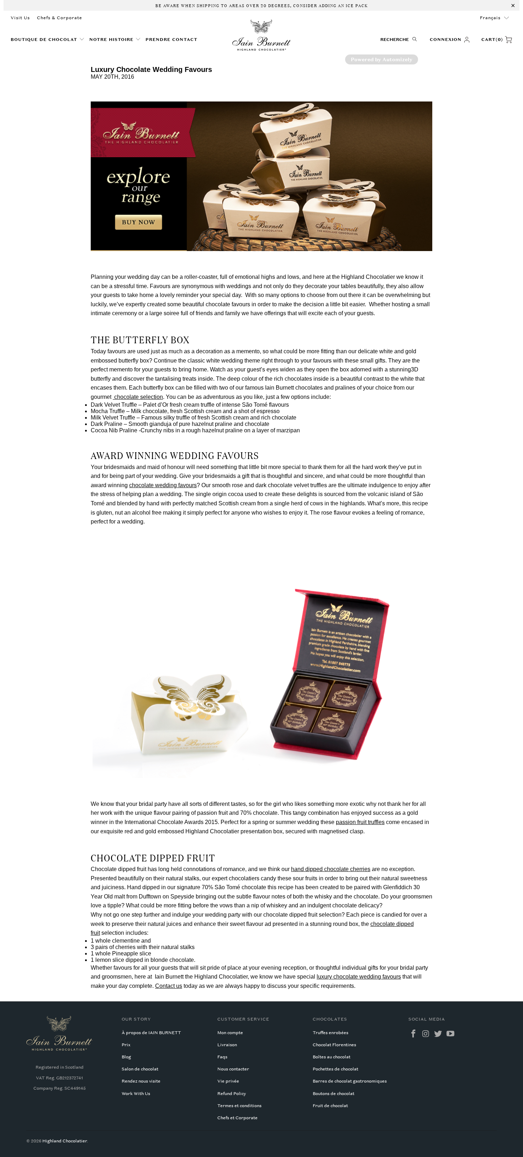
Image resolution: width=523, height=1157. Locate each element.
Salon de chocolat (140, 1069)
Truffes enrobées (330, 1033)
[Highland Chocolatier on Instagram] (426, 1034)
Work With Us (136, 1093)
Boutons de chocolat (333, 1093)
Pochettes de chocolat (335, 1069)
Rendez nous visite (141, 1081)
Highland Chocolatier (64, 1141)
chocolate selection (138, 397)
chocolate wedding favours (163, 485)
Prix (126, 1045)
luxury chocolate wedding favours (359, 977)
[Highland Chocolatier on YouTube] (450, 1034)
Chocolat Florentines (334, 1045)
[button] (48, 39)
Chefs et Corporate (237, 1118)
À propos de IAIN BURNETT (151, 1033)
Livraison (227, 1045)
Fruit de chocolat (330, 1106)
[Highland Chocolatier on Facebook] (413, 1034)
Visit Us (20, 18)
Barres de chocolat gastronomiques (350, 1081)
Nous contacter (233, 1069)
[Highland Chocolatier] (261, 35)
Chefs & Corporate (59, 18)
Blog (126, 1057)
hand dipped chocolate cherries (330, 869)
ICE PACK (356, 5)
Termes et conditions (239, 1106)
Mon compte (230, 1033)
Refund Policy (231, 1093)
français (490, 18)
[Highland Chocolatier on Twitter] (438, 1034)
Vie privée (228, 1081)
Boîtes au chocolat (331, 1057)
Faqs (222, 1057)
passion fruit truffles (360, 822)
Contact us (168, 986)
